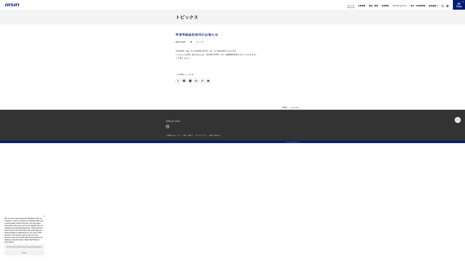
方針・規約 (187, 135)
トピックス (295, 107)
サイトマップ (200, 135)
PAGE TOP (458, 120)
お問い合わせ (214, 135)
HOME (284, 107)
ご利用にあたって (172, 135)
